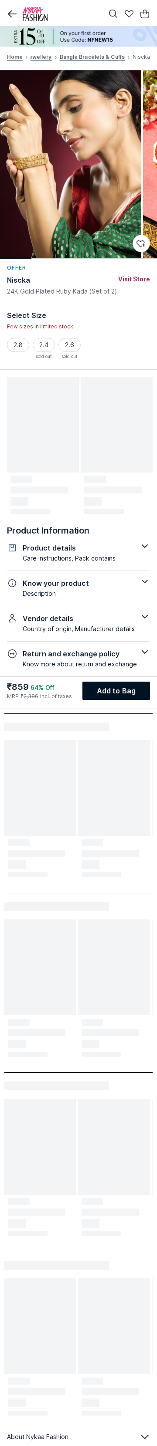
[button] (12, 14)
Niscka (19, 280)
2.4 (43, 344)
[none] (78, 36)
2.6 (69, 344)
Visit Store (134, 279)
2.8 (18, 344)
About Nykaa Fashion (37, 1436)
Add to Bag (116, 690)
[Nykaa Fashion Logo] (61, 14)
